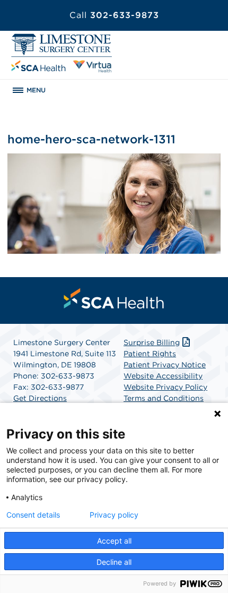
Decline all (114, 561)
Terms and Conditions (164, 398)
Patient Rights (150, 353)
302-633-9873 (114, 15)
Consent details (33, 515)
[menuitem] (114, 298)
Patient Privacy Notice (165, 364)
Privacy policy (114, 515)
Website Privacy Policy (165, 387)
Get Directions (40, 398)
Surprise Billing (152, 342)
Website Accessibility (163, 376)
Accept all (114, 540)
